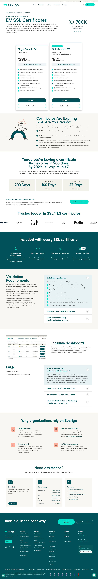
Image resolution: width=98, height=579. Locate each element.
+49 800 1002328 (55, 500)
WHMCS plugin (37, 550)
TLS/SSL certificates (24, 533)
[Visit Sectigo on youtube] (13, 546)
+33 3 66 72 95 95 (55, 492)
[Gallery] (49, 222)
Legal (92, 569)
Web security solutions (39, 542)
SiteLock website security (25, 545)
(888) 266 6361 (85, 549)
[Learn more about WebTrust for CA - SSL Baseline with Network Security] (66, 574)
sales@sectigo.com (82, 535)
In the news (51, 533)
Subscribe (8, 541)
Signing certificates (24, 542)
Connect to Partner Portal (40, 547)
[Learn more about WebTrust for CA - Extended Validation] (58, 574)
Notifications (52, 556)
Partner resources (38, 545)
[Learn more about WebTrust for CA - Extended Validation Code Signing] (62, 574)
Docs (86, 1)
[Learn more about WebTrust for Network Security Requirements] (50, 574)
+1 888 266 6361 (56, 490)
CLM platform (37, 536)
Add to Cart (32, 100)
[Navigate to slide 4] (80, 31)
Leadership (66, 536)
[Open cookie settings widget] (3, 575)
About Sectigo (67, 533)
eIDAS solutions (23, 555)
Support (80, 1)
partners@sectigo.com (83, 541)
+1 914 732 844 (56, 503)
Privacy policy (40, 569)
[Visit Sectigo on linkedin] (9, 546)
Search (59, 1)
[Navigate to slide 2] (76, 31)
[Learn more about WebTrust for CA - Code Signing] (70, 574)
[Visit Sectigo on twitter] (6, 546)
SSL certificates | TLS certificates (21, 12)
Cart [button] (64, 1)
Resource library (73, 497)
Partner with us (37, 533)
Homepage (9, 12)
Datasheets (51, 551)
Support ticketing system (76, 489)
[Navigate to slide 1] (74, 31)
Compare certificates (24, 536)
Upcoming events (53, 549)
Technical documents (53, 544)
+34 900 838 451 (56, 498)
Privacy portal (85, 569)
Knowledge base (73, 492)
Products (22, 531)
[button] (68, 278)
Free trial (92, 1)
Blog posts (51, 536)
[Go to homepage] (11, 4)
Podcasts (51, 559)
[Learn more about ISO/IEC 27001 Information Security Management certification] (78, 574)
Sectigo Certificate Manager (74, 436)
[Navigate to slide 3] (78, 31)
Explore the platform (66, 521)
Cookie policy (77, 569)
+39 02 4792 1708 (55, 495)
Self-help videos (73, 499)
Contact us (66, 544)
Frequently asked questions (76, 494)
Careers (65, 539)
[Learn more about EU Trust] (74, 574)
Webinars (51, 564)
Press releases (52, 541)
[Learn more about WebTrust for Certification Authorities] (54, 574)
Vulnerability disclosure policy (53, 569)
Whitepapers (52, 554)
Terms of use (32, 569)
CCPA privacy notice (66, 569)
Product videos (52, 561)
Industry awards (67, 541)
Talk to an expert (85, 522)
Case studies (52, 546)
